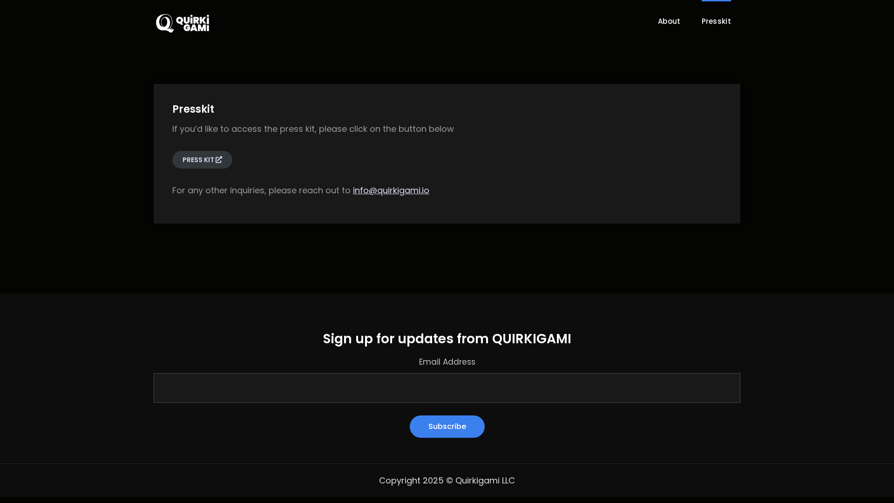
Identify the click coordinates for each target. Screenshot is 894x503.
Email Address (447, 361)
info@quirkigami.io (391, 190)
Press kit (199, 159)
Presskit (716, 21)
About (669, 21)
